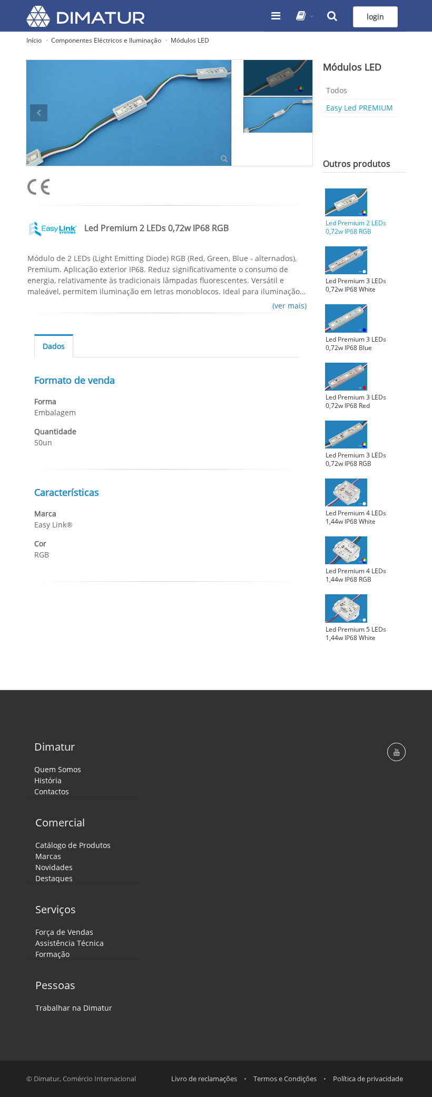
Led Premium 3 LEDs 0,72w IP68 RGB (356, 459)
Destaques (54, 878)
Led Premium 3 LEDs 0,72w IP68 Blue (356, 343)
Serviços (55, 909)
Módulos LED (190, 40)
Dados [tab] (54, 346)
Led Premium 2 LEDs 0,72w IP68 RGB (356, 227)
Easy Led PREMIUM (359, 108)
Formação (52, 954)
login (375, 17)
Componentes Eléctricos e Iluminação (106, 40)
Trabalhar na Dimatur (73, 1008)
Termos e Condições (285, 1078)
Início (34, 40)
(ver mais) (289, 306)
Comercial (60, 822)
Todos (336, 90)
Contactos (51, 791)
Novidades (54, 867)
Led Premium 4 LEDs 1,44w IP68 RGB (356, 575)
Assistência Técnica (69, 943)
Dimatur (54, 747)
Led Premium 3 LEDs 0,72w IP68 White (356, 285)
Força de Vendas (64, 932)
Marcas (48, 856)
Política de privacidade (368, 1078)
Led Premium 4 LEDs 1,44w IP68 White (356, 517)
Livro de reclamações (204, 1078)
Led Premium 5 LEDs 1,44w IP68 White (356, 633)
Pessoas (55, 985)
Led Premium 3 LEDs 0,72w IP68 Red (356, 401)
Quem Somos (57, 769)
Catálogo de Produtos (73, 845)
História (48, 780)
